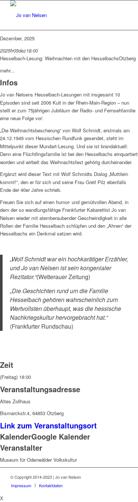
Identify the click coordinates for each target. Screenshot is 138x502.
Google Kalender (60, 436)
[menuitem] (21, 485)
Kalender (15, 436)
